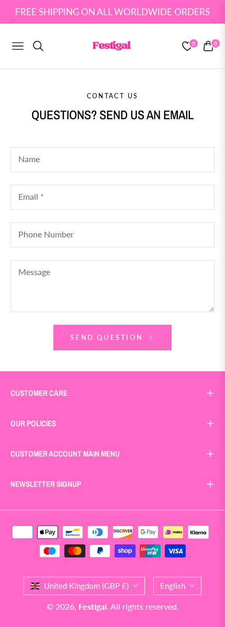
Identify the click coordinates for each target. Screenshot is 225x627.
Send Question (107, 337)
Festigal (92, 606)
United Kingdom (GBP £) (86, 585)
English (172, 585)
